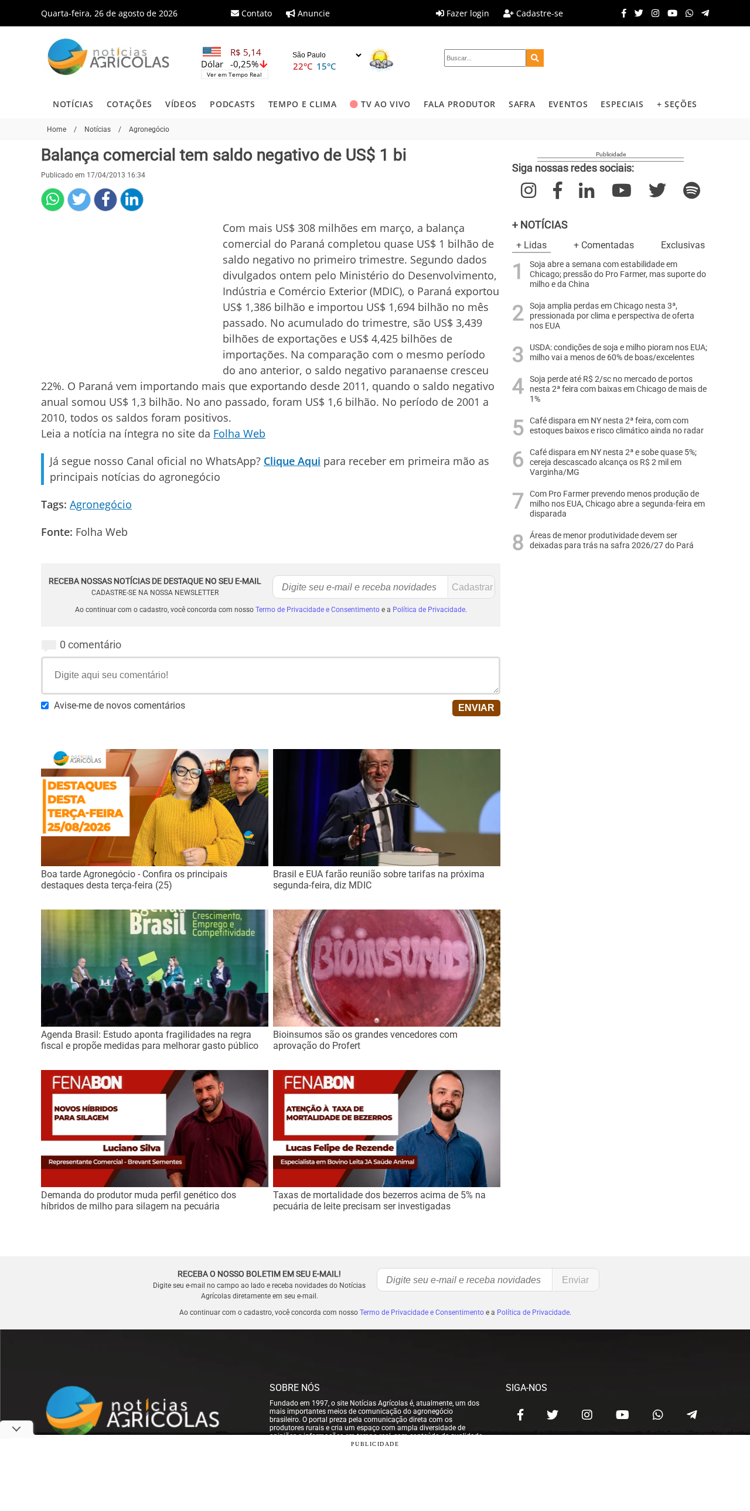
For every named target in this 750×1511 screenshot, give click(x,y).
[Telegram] (702, 13)
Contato (255, 13)
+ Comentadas (604, 245)
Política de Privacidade (429, 610)
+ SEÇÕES (677, 104)
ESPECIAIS (622, 104)
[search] (535, 58)
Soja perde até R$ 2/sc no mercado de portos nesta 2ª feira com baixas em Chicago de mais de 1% (618, 389)
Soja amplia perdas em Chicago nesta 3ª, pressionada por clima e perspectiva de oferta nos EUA (612, 316)
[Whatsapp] (686, 13)
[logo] (143, 1412)
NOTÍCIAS (73, 104)
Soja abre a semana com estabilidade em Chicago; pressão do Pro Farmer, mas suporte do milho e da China (618, 274)
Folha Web (239, 433)
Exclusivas (683, 245)
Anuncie (312, 13)
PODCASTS (232, 104)
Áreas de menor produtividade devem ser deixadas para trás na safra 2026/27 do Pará (612, 541)
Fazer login (466, 13)
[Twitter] (636, 13)
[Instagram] (652, 13)
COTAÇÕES (129, 104)
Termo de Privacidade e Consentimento (317, 610)
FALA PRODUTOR (460, 104)
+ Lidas (531, 245)
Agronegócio (101, 504)
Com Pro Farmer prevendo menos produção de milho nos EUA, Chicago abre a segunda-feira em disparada (617, 504)
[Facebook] (621, 13)
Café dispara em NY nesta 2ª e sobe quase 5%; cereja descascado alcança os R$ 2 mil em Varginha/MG (613, 462)
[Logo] (108, 58)
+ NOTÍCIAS (540, 224)
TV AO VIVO (386, 104)
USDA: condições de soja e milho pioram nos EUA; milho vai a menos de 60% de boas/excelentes (618, 353)
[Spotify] (691, 190)
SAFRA (522, 104)
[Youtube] (669, 13)
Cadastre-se (538, 13)
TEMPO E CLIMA (302, 104)
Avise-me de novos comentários (119, 705)
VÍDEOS (181, 104)
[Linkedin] (132, 199)
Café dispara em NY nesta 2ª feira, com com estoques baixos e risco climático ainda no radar (617, 426)
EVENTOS (568, 104)
